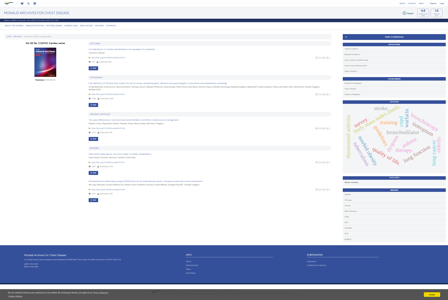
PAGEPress (71, 260)
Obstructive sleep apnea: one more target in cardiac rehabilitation (120, 154)
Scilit (346, 234)
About (188, 261)
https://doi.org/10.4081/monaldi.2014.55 (108, 94)
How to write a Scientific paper (356, 60)
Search (402, 3)
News (421, 3)
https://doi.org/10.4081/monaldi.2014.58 (108, 189)
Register (433, 3)
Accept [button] (432, 295)
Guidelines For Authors (316, 265)
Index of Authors (351, 71)
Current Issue (71, 26)
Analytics (348, 239)
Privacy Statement (100, 293)
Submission (312, 261)
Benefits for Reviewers (353, 83)
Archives (99, 26)
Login (442, 3)
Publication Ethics (35, 26)
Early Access (86, 26)
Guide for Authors (351, 49)
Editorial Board (54, 26)
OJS (119, 260)
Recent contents (351, 182)
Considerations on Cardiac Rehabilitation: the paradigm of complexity (122, 49)
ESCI (346, 222)
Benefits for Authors (352, 54)
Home (9, 37)
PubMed (348, 194)
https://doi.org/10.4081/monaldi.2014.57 (108, 162)
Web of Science (351, 211)
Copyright (111, 26)
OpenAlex (348, 228)
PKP (108, 260)
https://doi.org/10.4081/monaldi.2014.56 (108, 128)
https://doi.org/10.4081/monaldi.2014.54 (108, 58)
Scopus (347, 206)
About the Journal (14, 26)
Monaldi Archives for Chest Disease (36, 13)
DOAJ (347, 217)
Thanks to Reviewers (352, 94)
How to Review (350, 89)
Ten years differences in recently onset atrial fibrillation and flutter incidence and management (134, 120)
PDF (94, 68)
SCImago (348, 200)
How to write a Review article (356, 66)
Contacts (412, 3)
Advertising (190, 273)
